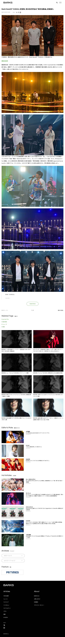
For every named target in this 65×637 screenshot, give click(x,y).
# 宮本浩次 (4, 321)
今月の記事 (6, 595)
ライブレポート (7, 608)
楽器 (4, 614)
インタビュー (6, 605)
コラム (4, 611)
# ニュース (4, 324)
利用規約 (36, 602)
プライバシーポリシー (39, 605)
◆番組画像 (5, 61)
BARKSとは (36, 595)
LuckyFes (5, 617)
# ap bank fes (5, 319)
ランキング (6, 602)
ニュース (5, 599)
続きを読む (60, 310)
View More (33, 303)
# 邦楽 (3, 327)
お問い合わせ (37, 599)
